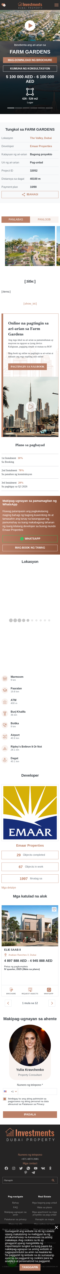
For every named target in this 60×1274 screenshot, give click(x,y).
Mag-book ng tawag (30, 547)
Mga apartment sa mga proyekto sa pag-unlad (44, 1213)
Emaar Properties (41, 146)
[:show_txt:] (30, 303)
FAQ (15, 1207)
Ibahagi (32, 194)
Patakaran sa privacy (15, 1219)
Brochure (11, 994)
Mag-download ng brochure (30, 60)
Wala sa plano (44, 1207)
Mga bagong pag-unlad (44, 1202)
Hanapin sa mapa (44, 1219)
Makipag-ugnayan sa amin (15, 1213)
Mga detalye (9, 887)
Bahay (15, 1202)
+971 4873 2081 (30, 1159)
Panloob (44, 219)
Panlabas (16, 219)
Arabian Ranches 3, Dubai (22, 955)
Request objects (30, 994)
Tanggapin (30, 1267)
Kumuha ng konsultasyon (30, 68)
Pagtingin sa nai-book (27, 366)
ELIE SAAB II (12, 949)
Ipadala (30, 1114)
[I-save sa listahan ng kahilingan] (54, 909)
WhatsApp (32, 538)
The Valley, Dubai (41, 138)
